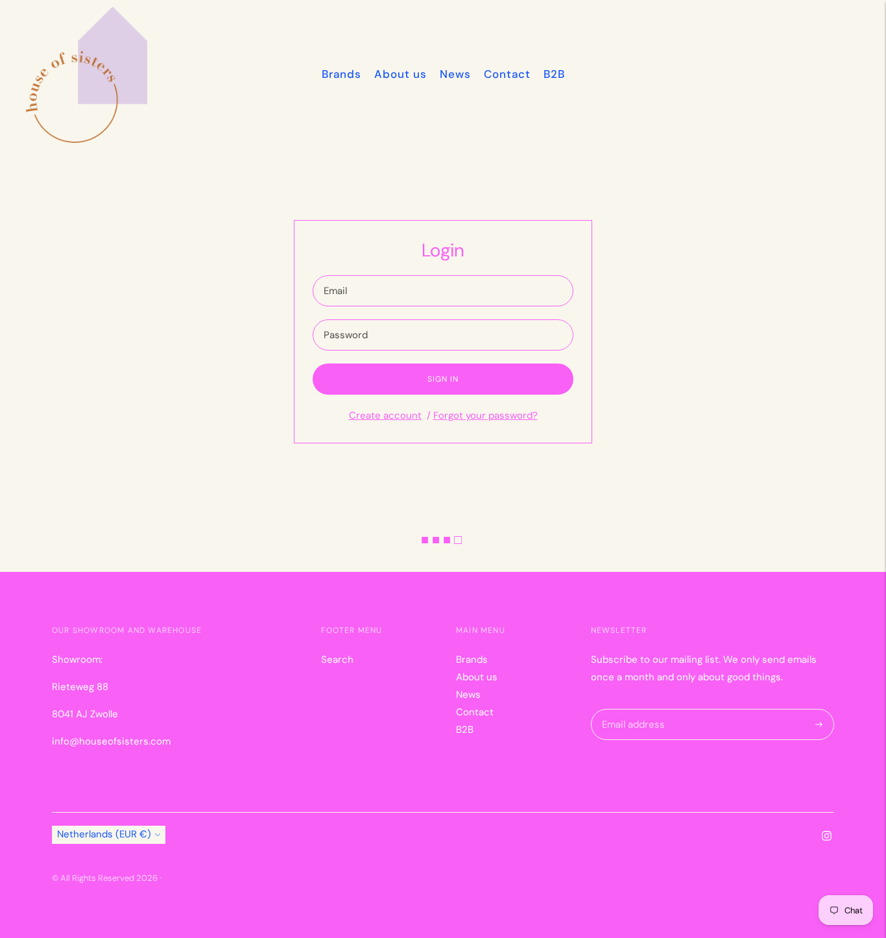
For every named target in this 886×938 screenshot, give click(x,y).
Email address (631, 709)
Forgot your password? (485, 415)
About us (400, 74)
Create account (385, 415)
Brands (341, 74)
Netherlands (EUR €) (104, 834)
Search (337, 659)
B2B (554, 74)
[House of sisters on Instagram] (827, 837)
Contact (507, 74)
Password (345, 319)
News (455, 74)
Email (336, 275)
